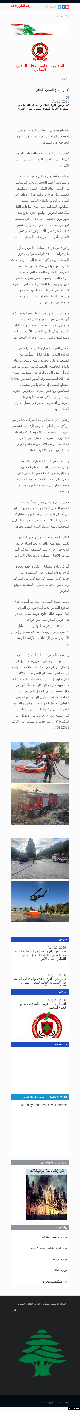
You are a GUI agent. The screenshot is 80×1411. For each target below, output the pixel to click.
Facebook (15, 1310)
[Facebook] (63, 7)
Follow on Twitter (58, 1097)
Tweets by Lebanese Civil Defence (43, 1105)
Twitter (59, 7)
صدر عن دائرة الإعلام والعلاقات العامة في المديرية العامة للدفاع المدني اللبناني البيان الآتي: (40, 955)
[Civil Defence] (40, 52)
